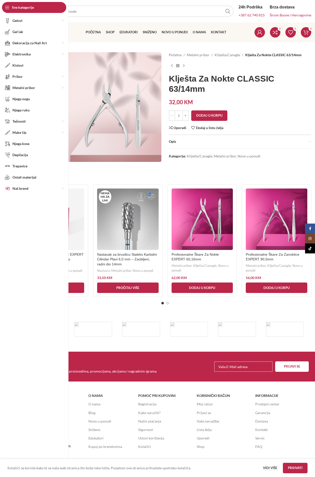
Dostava (261, 421)
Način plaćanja (149, 421)
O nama (94, 404)
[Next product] (184, 66)
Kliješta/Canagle (227, 55)
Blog (91, 413)
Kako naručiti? (149, 413)
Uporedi (203, 438)
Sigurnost (145, 430)
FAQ (258, 446)
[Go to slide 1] (162, 303)
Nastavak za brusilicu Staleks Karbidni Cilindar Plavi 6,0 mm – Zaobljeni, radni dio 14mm (127, 259)
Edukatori (96, 438)
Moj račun (205, 404)
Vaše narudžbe (208, 421)
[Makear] (285, 329)
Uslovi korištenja (151, 438)
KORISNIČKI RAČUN (213, 395)
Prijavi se (204, 413)
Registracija (147, 404)
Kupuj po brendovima (105, 446)
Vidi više (270, 468)
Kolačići (144, 446)
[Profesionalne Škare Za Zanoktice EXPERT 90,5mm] (276, 219)
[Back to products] (178, 66)
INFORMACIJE (266, 395)
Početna (175, 55)
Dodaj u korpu (209, 115)
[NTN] (141, 329)
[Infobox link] (92, 366)
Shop (200, 446)
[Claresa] (189, 329)
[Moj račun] (259, 32)
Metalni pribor (198, 55)
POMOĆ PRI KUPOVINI (157, 395)
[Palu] (93, 329)
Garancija (262, 413)
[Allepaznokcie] (237, 329)
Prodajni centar (267, 404)
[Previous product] (172, 66)
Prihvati (295, 468)
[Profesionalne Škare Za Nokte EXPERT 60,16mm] (202, 219)
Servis (259, 438)
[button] (202, 288)
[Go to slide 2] (167, 303)
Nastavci (103, 271)
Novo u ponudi (249, 156)
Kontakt (261, 430)
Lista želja (204, 430)
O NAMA (95, 395)
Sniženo (94, 430)
